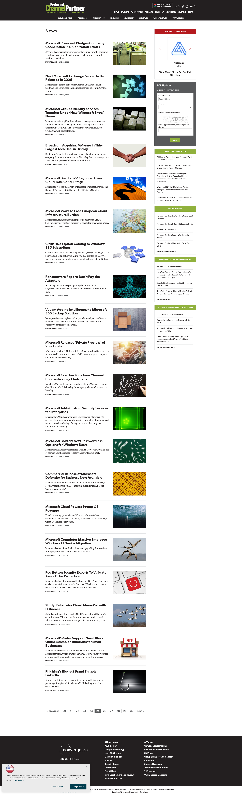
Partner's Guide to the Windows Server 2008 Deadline (175, 217)
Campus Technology (114, 750)
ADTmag (148, 742)
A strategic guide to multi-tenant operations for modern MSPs (174, 330)
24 (91, 711)
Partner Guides (175, 209)
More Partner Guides (166, 252)
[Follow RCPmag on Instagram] (187, 7)
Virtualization (178, 18)
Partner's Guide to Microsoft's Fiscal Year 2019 (173, 245)
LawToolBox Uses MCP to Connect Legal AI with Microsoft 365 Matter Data (174, 199)
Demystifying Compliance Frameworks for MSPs (174, 321)
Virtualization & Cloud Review (119, 775)
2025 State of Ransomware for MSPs (171, 315)
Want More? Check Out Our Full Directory (175, 73)
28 (118, 711)
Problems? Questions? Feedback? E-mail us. (130, 792)
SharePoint (128, 18)
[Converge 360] (73, 750)
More (190, 12)
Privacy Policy (175, 112)
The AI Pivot (110, 771)
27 (111, 711)
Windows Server (160, 18)
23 (84, 711)
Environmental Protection (156, 750)
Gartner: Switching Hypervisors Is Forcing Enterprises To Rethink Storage (174, 167)
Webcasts (149, 12)
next (190, 48)
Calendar (125, 12)
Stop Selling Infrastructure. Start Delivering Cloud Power (174, 284)
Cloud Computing (65, 18)
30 (131, 711)
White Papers (137, 12)
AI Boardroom (111, 742)
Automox (175, 63)
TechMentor (110, 768)
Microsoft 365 (99, 18)
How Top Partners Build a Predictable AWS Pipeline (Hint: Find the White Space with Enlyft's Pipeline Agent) (174, 275)
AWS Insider (111, 746)
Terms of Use (144, 790)
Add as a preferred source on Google (164, 5)
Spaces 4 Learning (153, 764)
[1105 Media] (69, 759)
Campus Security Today (155, 746)
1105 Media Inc (102, 790)
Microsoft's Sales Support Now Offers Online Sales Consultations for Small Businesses (74, 642)
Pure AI (108, 761)
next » (140, 711)
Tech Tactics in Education (156, 768)
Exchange (114, 18)
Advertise (182, 12)
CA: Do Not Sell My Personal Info (161, 790)
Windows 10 (82, 18)
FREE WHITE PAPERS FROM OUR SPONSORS (175, 308)
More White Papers (166, 348)
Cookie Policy (130, 790)
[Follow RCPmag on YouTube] (191, 7)
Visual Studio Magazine (155, 775)
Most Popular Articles (175, 151)
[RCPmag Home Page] (65, 8)
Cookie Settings (57, 786)
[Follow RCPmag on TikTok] (183, 7)
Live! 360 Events (113, 753)
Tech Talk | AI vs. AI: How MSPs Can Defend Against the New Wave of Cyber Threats (174, 292)
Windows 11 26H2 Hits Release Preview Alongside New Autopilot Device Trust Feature (173, 189)
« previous (53, 711)
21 (70, 711)
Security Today (112, 764)
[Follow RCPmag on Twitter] (179, 7)
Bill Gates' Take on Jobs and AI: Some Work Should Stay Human (174, 158)
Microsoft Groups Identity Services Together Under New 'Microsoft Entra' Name (74, 112)
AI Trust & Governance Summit (169, 267)
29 (125, 711)
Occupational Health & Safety (158, 757)
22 (77, 711)
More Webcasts (164, 300)
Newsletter (171, 12)
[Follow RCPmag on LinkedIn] (176, 7)
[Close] (86, 766)
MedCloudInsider (113, 757)
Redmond (149, 761)
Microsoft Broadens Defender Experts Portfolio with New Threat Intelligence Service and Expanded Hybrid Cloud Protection (172, 178)
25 (98, 711)
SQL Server (143, 18)
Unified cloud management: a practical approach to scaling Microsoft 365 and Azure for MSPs (172, 339)
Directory (159, 12)
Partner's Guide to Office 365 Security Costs (175, 224)
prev (160, 48)
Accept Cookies (78, 787)
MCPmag (148, 753)
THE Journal (150, 771)
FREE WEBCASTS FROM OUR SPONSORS (175, 260)
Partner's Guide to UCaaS (167, 230)
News (116, 12)
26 (104, 711)
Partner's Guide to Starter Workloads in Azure (173, 236)
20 (64, 711)
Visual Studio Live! (114, 779)
